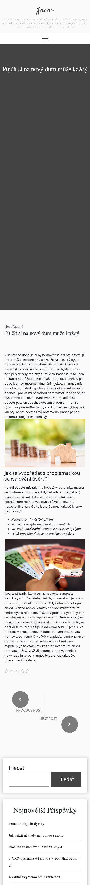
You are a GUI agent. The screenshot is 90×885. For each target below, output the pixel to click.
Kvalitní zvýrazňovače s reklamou (34, 877)
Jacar (45, 10)
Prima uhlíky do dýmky (26, 823)
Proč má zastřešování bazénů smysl (35, 847)
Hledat (16, 767)
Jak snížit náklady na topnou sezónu (36, 835)
